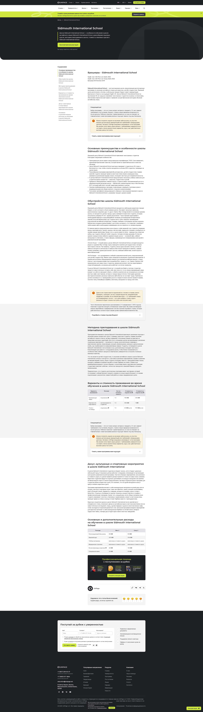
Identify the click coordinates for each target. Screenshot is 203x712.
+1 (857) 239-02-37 (64, 672)
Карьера (127, 8)
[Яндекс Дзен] (62, 692)
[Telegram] (140, 587)
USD (123, 2)
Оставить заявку (139, 2)
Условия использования (117, 706)
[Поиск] (144, 8)
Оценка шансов (85, 2)
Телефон (81, 630)
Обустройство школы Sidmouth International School (66, 81)
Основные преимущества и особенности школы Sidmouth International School (67, 73)
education (65, 681)
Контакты (94, 2)
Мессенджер (99, 630)
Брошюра (91, 80)
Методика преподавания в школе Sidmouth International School (67, 88)
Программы (94, 8)
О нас (70, 2)
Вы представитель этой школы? (67, 49)
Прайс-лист (91, 77)
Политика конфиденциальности (135, 706)
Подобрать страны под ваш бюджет (105, 315)
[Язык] (119, 2)
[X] (143, 587)
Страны (60, 8)
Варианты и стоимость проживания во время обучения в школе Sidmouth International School (66, 96)
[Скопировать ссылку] (132, 587)
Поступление (107, 8)
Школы (84, 8)
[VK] (136, 587)
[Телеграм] (59, 692)
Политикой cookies (102, 708)
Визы (136, 8)
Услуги (77, 2)
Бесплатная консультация (69, 45)
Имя (63, 630)
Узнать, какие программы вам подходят (106, 136)
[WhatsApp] (96, 645)
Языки (118, 8)
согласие (70, 637)
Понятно (112, 707)
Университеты (72, 8)
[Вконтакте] (66, 692)
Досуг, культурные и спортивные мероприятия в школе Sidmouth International (66, 106)
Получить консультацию (116, 575)
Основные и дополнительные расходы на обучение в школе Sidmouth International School (66, 116)
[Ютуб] (70, 692)
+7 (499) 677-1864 (64, 676)
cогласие (70, 641)
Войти (129, 2)
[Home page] (62, 2)
